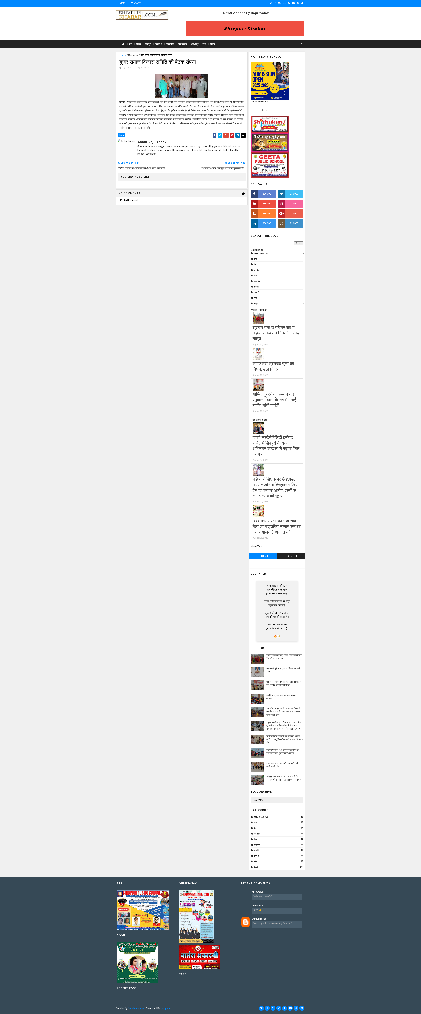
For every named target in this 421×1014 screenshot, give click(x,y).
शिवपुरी (148, 44)
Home (122, 3)
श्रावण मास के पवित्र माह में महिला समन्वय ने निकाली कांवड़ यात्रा (276, 333)
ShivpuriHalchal (259, 919)
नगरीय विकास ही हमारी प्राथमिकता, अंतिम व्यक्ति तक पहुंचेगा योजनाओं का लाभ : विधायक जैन (284, 739)
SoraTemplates (136, 1008)
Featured (291, 556)
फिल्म (212, 44)
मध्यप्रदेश (182, 44)
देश (130, 44)
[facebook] (274, 3)
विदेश (138, 44)
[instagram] (284, 3)
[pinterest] (302, 3)
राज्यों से (158, 44)
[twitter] (271, 3)
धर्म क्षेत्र (195, 44)
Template (166, 1008)
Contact (135, 3)
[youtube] (298, 3)
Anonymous (257, 892)
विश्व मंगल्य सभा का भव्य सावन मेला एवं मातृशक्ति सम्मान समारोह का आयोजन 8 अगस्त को (277, 526)
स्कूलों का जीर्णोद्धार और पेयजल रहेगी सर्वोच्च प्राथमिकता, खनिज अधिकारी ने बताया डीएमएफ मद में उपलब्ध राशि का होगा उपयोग (283, 725)
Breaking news (261, 253)
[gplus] (279, 3)
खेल (204, 44)
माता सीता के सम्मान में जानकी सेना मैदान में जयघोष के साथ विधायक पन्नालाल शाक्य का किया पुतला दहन (283, 711)
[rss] (289, 3)
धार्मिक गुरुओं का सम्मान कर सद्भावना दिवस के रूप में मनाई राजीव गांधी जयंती (274, 400)
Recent (263, 556)
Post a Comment (129, 200)
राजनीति (170, 44)
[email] (293, 3)
